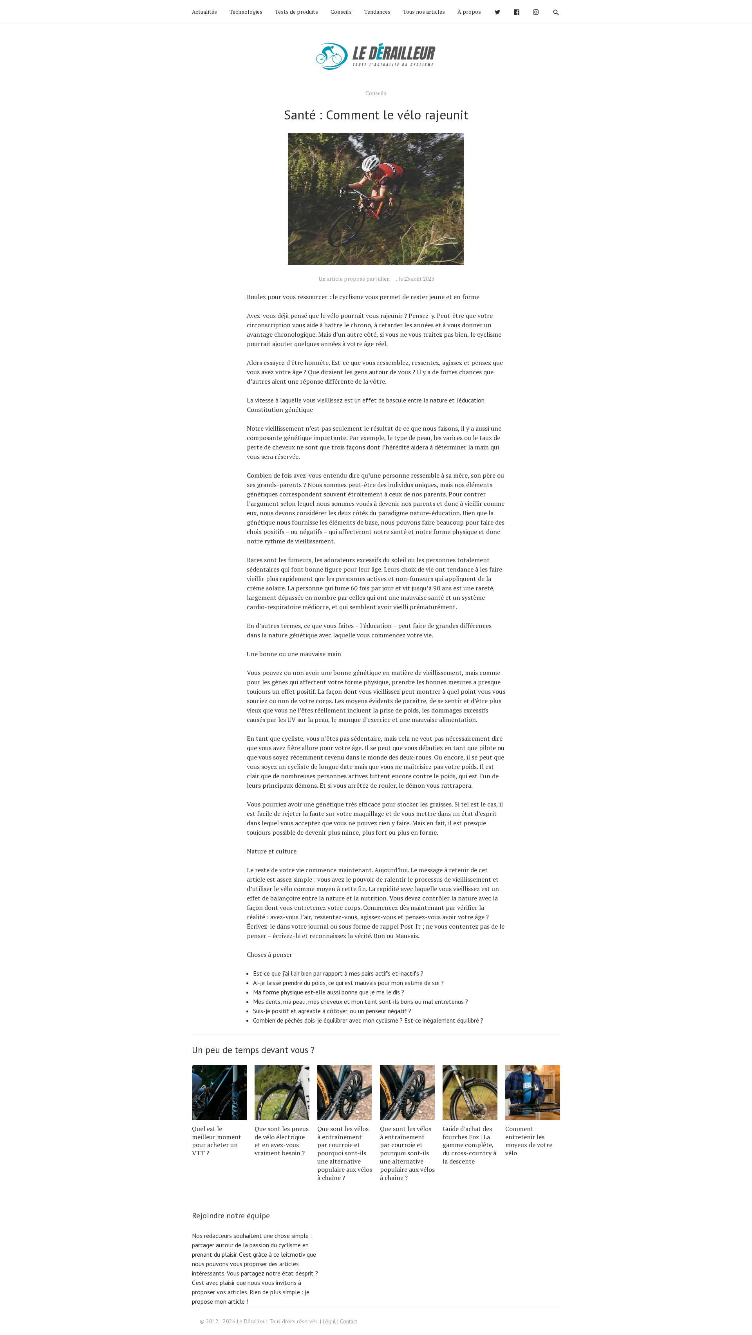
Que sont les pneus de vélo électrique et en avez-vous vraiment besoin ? (282, 1140)
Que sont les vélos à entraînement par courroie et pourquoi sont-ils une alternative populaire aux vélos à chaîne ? (344, 1153)
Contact (348, 1321)
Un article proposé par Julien (354, 278)
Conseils (341, 11)
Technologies (246, 11)
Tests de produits (296, 11)
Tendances (377, 11)
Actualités (204, 11)
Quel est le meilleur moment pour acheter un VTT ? (216, 1140)
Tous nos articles (424, 11)
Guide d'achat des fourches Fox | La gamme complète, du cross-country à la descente (469, 1144)
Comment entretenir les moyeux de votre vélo (528, 1140)
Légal (329, 1321)
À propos (469, 11)
